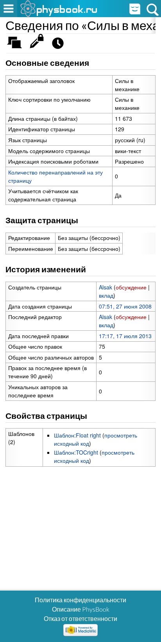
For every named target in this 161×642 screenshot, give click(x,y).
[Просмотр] (38, 45)
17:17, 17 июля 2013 (125, 336)
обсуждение (131, 287)
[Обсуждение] (17, 45)
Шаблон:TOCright (76, 452)
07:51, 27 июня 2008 (125, 306)
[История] (60, 45)
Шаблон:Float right (77, 435)
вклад (106, 295)
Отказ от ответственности (80, 618)
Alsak (105, 287)
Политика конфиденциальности (80, 599)
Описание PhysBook (80, 609)
